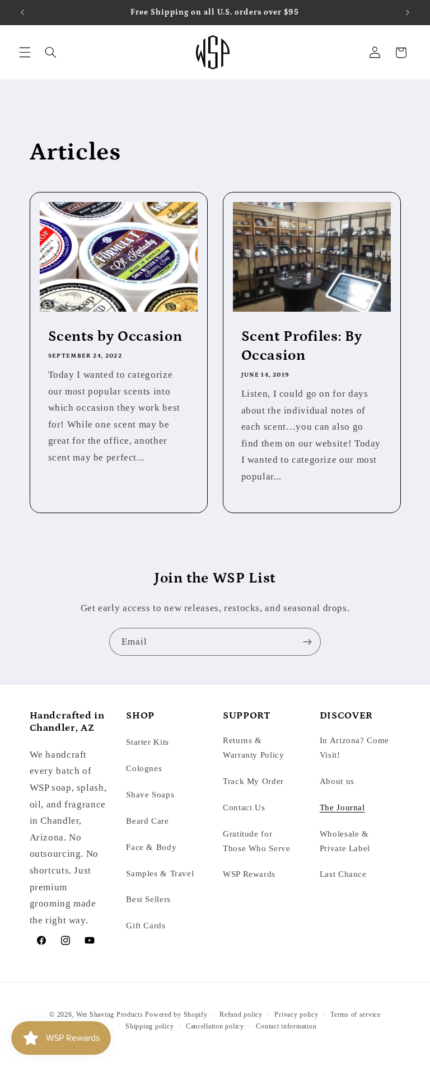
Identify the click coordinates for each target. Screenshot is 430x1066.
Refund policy (241, 1014)
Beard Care (147, 820)
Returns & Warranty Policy (253, 747)
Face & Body (151, 847)
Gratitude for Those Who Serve (256, 841)
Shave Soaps (150, 794)
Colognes (144, 768)
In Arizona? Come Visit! (354, 747)
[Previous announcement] (22, 12)
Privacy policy (296, 1014)
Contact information (286, 1026)
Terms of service (355, 1014)
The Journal (342, 807)
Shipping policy (149, 1026)
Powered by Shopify (176, 1014)
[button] (25, 52)
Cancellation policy (215, 1026)
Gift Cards (145, 925)
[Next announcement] (407, 12)
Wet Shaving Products (109, 1014)
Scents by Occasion (115, 336)
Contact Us (244, 807)
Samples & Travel (160, 873)
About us (337, 781)
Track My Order (253, 781)
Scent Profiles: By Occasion (301, 346)
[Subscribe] (307, 641)
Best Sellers (148, 899)
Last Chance (343, 874)
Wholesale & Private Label (345, 841)
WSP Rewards (249, 874)
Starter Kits (147, 742)
